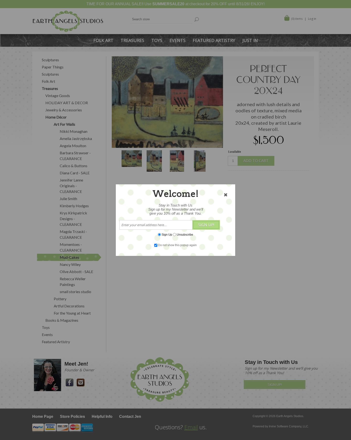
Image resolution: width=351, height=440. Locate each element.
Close (225, 195)
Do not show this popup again (177, 245)
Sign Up (167, 234)
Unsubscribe (185, 234)
